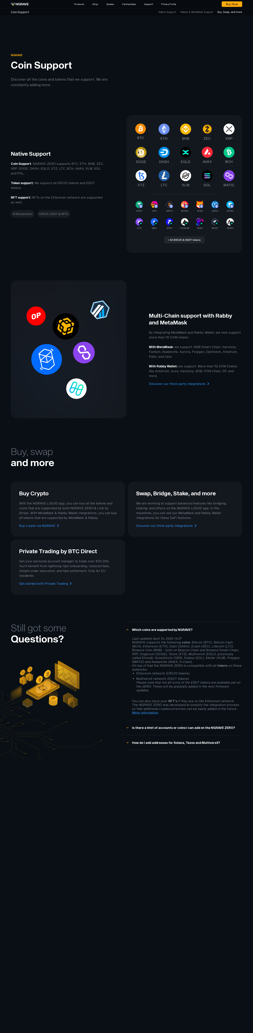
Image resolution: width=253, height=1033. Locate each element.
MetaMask (179, 332)
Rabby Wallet (204, 332)
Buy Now (232, 4)
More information (145, 712)
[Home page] (20, 4)
